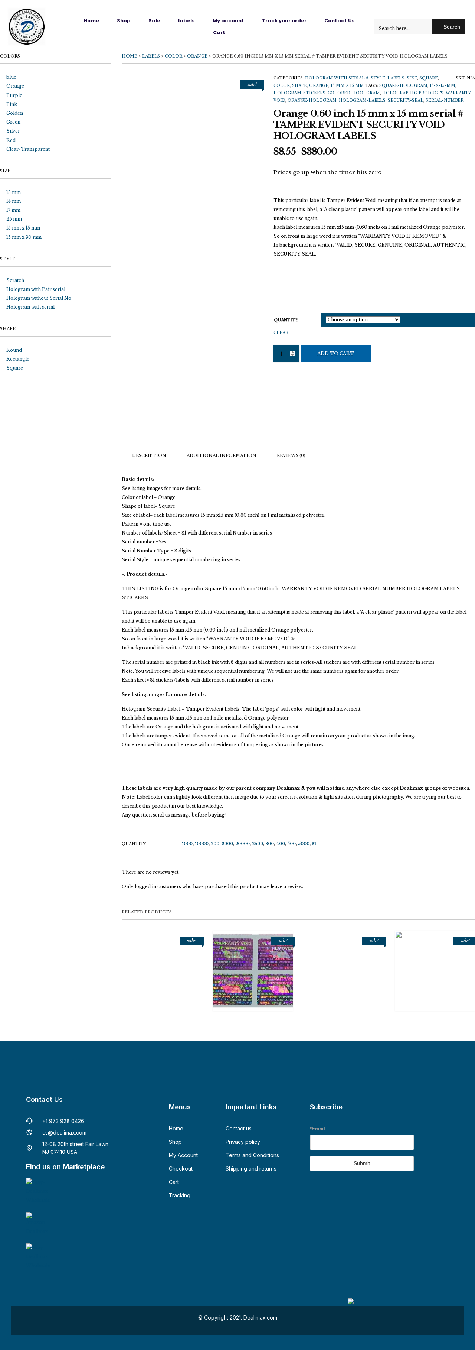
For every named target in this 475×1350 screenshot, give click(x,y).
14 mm (13, 201)
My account (228, 20)
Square (428, 78)
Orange (197, 56)
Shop (124, 20)
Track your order (284, 20)
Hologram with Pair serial (35, 289)
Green (13, 122)
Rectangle (17, 359)
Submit (362, 1163)
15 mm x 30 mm (24, 237)
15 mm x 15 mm (347, 85)
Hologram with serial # (336, 78)
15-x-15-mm (442, 85)
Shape (299, 85)
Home (91, 20)
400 (280, 843)
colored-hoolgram (354, 93)
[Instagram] (329, 1190)
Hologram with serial (30, 307)
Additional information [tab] (221, 455)
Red (11, 140)
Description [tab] (149, 455)
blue (11, 77)
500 (291, 843)
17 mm (13, 210)
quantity (286, 320)
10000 (202, 843)
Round (14, 350)
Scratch (15, 280)
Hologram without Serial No (38, 298)
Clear (280, 332)
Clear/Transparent (28, 149)
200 (215, 843)
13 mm (13, 192)
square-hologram (403, 85)
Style (378, 78)
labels (186, 20)
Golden (14, 113)
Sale (154, 20)
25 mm (14, 219)
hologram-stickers (299, 93)
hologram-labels (362, 100)
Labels (151, 56)
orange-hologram (312, 100)
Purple (14, 95)
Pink (11, 104)
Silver (13, 131)
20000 (242, 843)
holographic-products (412, 93)
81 (314, 843)
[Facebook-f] (316, 1190)
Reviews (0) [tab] (291, 455)
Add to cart (335, 353)
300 (269, 843)
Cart (219, 32)
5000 (303, 843)
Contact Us (339, 20)
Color (173, 56)
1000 (187, 843)
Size (412, 78)
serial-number (444, 100)
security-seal (405, 100)
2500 (257, 843)
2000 (227, 843)
